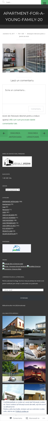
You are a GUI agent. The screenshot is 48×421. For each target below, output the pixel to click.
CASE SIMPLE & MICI (9, 226)
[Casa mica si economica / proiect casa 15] (13, 395)
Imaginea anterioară (15, 135)
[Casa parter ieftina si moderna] (35, 395)
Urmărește (24, 298)
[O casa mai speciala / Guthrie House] (35, 372)
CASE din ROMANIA (8, 218)
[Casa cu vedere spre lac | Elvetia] (35, 327)
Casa (3, 207)
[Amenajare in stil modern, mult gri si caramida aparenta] (35, 350)
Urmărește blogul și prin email (13, 277)
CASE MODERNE (7, 220)
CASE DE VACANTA (8, 215)
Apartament (6, 204)
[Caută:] (14, 2)
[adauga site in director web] (12, 264)
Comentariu (36, 109)
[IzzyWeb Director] (34, 266)
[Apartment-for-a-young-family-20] (24, 72)
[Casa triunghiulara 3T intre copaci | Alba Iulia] (13, 372)
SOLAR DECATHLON (8, 234)
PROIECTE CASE (7, 231)
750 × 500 (21, 34)
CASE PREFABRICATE (8, 223)
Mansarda (5, 209)
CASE (4, 212)
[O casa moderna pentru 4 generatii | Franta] (13, 350)
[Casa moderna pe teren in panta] (13, 327)
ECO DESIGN (6, 228)
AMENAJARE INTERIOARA (10, 201)
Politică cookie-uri (22, 411)
